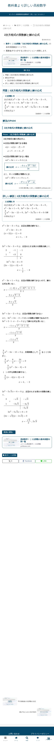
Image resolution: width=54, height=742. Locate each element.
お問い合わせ (14, 734)
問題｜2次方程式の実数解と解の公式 (19, 75)
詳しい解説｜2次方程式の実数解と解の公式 (22, 83)
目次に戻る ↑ (9, 432)
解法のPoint (9, 78)
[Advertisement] (27, 579)
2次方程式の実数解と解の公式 (18, 80)
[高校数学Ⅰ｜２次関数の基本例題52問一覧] (27, 60)
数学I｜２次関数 (10, 455)
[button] (48, 464)
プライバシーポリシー (40, 734)
